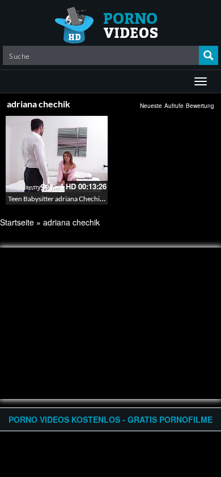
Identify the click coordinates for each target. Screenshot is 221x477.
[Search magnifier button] (208, 55)
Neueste (151, 106)
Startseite (17, 222)
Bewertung (200, 106)
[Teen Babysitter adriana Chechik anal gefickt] (57, 154)
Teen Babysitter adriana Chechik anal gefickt (73, 198)
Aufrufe (174, 106)
